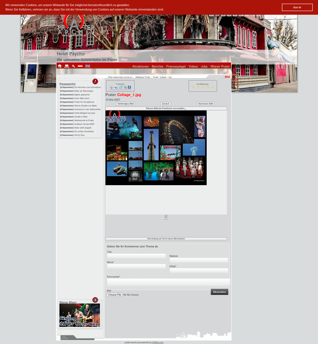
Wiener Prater (220, 66)
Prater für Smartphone (84, 101)
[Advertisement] (80, 162)
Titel (109, 251)
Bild (109, 290)
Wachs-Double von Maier (85, 105)
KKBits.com (158, 342)
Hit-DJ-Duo (79, 134)
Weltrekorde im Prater (84, 120)
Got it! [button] (297, 7)
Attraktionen (140, 66)
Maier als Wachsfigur (83, 90)
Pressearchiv (67, 84)
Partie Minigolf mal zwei (84, 112)
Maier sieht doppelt (82, 127)
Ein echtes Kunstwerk (84, 131)
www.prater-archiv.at (122, 76)
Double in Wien (81, 116)
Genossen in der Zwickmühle (87, 109)
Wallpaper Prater (142, 76)
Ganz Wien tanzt (81, 98)
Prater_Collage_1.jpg (162, 76)
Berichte (157, 66)
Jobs (204, 66)
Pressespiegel (176, 66)
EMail (172, 266)
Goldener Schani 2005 (84, 123)
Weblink (173, 256)
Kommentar (113, 276)
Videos (193, 66)
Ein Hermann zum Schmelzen (87, 87)
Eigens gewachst (82, 94)
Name (110, 262)
